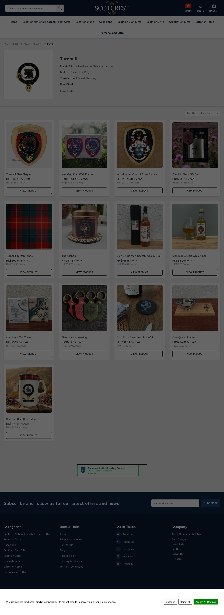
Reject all (185, 601)
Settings (170, 601)
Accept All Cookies (205, 601)
